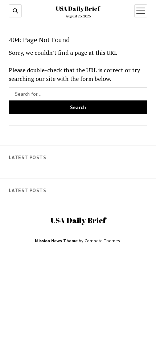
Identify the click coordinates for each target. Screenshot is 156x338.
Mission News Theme (56, 240)
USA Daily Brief (78, 9)
